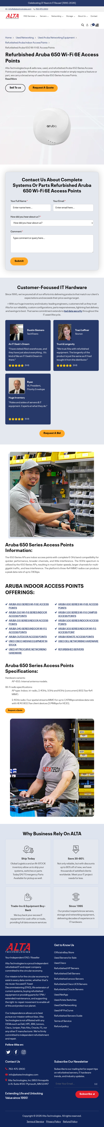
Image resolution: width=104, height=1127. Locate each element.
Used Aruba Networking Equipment (56, 38)
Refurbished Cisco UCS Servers (70, 984)
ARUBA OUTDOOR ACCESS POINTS (28, 637)
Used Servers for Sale (65, 958)
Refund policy (61, 1026)
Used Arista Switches (65, 1000)
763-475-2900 (17, 1069)
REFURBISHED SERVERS (71, 649)
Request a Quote (15, 710)
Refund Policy (70, 1122)
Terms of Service (63, 1021)
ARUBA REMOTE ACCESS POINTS (76, 637)
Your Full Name (19, 201)
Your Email (59, 201)
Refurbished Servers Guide (68, 1016)
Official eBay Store (64, 952)
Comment (17, 231)
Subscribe (86, 1094)
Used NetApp (61, 995)
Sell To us (15, 87)
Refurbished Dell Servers (67, 973)
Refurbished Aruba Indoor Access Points (26, 43)
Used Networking (25, 38)
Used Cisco (60, 963)
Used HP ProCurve (63, 1010)
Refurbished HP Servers (66, 968)
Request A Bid (52, 433)
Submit (19, 261)
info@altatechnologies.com (24, 1075)
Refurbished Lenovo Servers (69, 979)
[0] (91, 25)
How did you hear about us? (26, 217)
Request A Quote (43, 87)
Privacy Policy (53, 1122)
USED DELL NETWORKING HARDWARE (78, 641)
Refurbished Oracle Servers (68, 989)
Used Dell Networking (65, 1005)
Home (8, 38)
